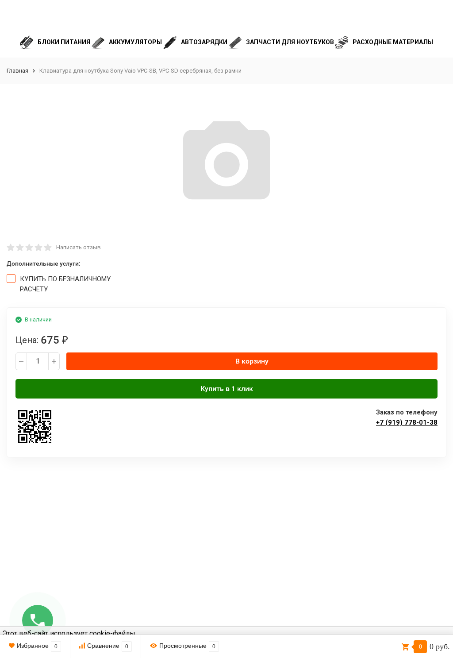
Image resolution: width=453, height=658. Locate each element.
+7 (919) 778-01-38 (407, 422)
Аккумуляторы (135, 42)
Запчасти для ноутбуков (290, 42)
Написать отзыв (78, 247)
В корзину (252, 361)
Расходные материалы (393, 42)
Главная (17, 70)
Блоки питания (64, 42)
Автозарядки (204, 42)
